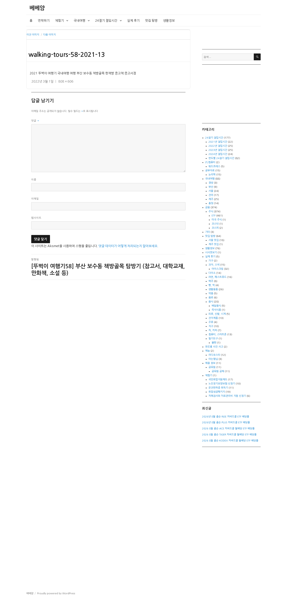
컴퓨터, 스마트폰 (217, 334)
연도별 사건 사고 (214, 346)
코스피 (215, 228)
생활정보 (169, 20)
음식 (211, 301)
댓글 (35, 120)
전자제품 (213, 318)
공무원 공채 (218, 371)
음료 (211, 297)
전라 (211, 195)
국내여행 (79, 20)
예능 (207, 351)
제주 (211, 199)
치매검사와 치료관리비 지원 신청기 (227, 396)
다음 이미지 (49, 34)
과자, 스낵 (214, 264)
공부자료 (210, 170)
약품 (211, 293)
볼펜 (214, 342)
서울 (211, 191)
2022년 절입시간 (218, 146)
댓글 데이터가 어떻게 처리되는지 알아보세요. (128, 245)
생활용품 (213, 289)
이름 (33, 179)
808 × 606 (65, 81)
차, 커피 (213, 330)
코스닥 (215, 223)
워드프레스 (214, 166)
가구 (211, 260)
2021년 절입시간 (218, 142)
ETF (214, 215)
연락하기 (44, 20)
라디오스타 (214, 355)
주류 (211, 322)
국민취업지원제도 (218, 379)
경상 (211, 183)
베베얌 (37, 8)
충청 (211, 203)
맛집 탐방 (151, 20)
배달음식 (216, 305)
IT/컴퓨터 (210, 162)
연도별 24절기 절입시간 (221, 158)
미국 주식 (217, 219)
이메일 (35, 199)
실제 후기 (133, 20)
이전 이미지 (33, 34)
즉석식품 (216, 310)
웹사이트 (36, 218)
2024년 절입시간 (218, 154)
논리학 (212, 174)
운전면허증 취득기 (218, 387)
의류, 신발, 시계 (217, 314)
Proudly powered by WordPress (56, 593)
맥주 (211, 281)
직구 (211, 326)
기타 (207, 232)
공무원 (212, 367)
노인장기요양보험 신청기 (222, 383)
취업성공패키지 (217, 392)
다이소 (212, 273)
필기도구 (213, 338)
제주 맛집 (214, 244)
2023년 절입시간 (218, 150)
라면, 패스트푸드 (217, 277)
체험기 (59, 20)
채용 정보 (210, 363)
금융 (207, 207)
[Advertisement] (232, 93)
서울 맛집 (214, 240)
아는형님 (213, 359)
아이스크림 (217, 269)
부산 (211, 187)
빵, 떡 (212, 285)
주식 (211, 211)
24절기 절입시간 (106, 20)
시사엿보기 (211, 252)
